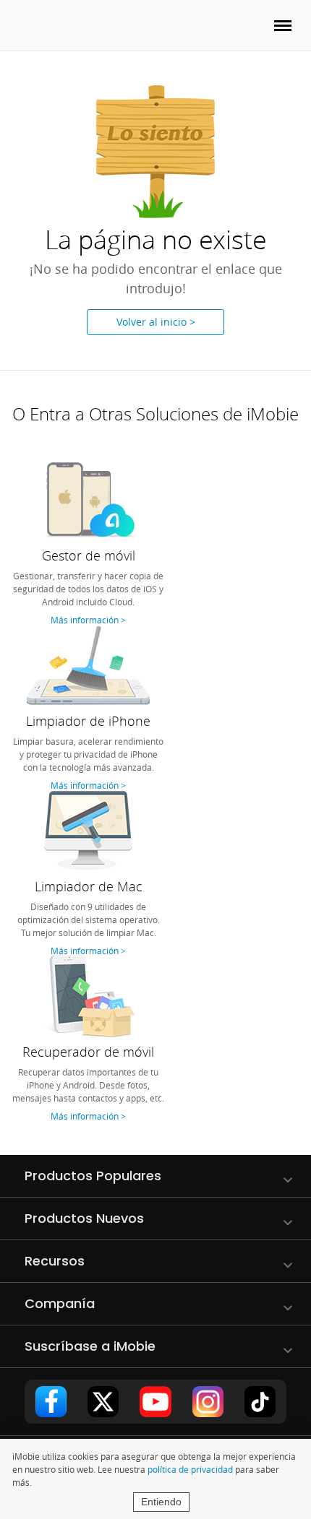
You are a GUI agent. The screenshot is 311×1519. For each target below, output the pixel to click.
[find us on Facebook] (51, 1401)
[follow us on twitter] (103, 1401)
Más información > (88, 620)
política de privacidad (190, 1469)
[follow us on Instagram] (207, 1401)
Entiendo (161, 1501)
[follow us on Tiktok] (260, 1401)
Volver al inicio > (155, 322)
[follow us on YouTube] (155, 1401)
